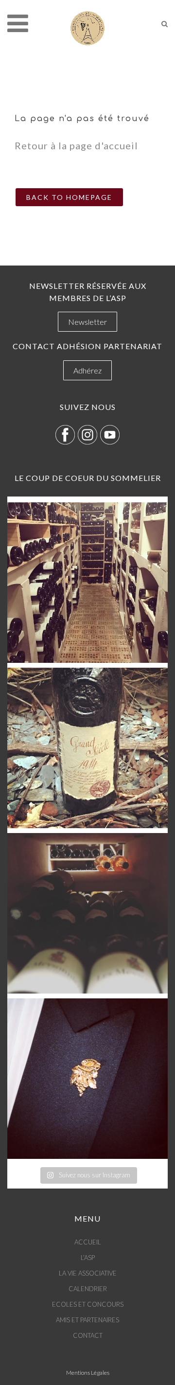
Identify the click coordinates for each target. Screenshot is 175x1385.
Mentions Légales (87, 1372)
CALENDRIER (88, 1289)
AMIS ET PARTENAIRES (87, 1320)
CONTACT (88, 1335)
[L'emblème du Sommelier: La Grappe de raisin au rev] (87, 1078)
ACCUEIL (87, 1242)
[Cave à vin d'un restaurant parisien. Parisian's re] (87, 582)
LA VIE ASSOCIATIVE (88, 1273)
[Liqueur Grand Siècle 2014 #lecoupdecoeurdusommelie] (87, 748)
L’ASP (88, 1257)
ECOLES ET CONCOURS (87, 1304)
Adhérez (87, 370)
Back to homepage (69, 197)
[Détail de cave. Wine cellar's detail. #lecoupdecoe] (87, 913)
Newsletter (87, 321)
